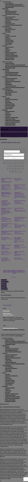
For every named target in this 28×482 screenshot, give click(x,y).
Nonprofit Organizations (5, 196)
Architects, (16, 188)
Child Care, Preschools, (18, 233)
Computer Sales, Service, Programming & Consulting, (19, 195)
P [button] (10, 168)
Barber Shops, (16, 232)
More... (9, 182)
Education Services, (17, 202)
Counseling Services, (18, 234)
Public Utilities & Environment (18, 238)
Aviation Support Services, (6, 260)
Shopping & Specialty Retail (19, 252)
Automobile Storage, (5, 189)
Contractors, (3, 205)
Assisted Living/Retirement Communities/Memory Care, (6, 219)
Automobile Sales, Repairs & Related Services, (6, 188)
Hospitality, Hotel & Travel (7, 223)
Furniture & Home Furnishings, (19, 254)
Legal (15, 223)
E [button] (18, 163)
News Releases (14, 270)
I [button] (10, 166)
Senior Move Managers (5, 254)
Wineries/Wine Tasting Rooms (19, 259)
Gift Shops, (16, 255)
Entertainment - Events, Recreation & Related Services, (6, 212)
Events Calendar (21, 270)
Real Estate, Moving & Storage (6, 246)
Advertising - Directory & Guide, (6, 181)
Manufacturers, (4, 234)
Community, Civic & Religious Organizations (6, 193)
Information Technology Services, (20, 196)
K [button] (15, 166)
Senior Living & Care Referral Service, (6, 253)
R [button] (15, 168)
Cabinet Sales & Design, (5, 202)
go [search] (14, 157)
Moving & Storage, (4, 249)
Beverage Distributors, (22, 188)
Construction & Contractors (4, 201)
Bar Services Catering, (22, 247)
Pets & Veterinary (5, 237)
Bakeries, (16, 247)
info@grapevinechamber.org (10, 328)
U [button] (23, 168)
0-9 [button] (4, 163)
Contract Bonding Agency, (18, 211)
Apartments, (3, 247)
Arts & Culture (17, 178)
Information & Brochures (16, 272)
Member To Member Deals (12, 271)
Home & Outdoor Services (20, 217)
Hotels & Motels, (4, 225)
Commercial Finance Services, (19, 210)
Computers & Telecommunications (19, 193)
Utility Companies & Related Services (19, 242)
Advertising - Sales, (4, 182)
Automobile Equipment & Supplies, (5, 186)
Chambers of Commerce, (5, 194)
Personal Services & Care (19, 231)
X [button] (15, 171)
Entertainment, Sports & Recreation (6, 209)
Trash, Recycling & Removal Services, (19, 240)
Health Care (3, 217)
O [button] (7, 168)
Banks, (15, 209)
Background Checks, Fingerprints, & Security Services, (20, 226)
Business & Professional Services (19, 185)
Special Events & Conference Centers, (6, 227)
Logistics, (3, 261)
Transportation (4, 258)
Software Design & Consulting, (19, 197)
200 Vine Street (7, 313)
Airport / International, (5, 259)
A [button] (7, 163)
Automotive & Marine (6, 184)
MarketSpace (20, 271)
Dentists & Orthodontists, (5, 221)
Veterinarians (3, 239)
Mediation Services (17, 227)
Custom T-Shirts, (17, 253)
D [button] (15, 163)
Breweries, (16, 248)
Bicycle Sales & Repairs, (5, 210)
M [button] (20, 166)
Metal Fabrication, (10, 234)
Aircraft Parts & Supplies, (5, 233)
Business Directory (7, 270)
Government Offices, (17, 203)
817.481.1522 (6, 311)
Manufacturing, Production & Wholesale (7, 232)
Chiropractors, (3, 220)
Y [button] (18, 171)
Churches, (3, 195)
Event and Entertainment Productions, (5, 213)
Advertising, (3, 180)
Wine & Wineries (18, 258)
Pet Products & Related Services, (7, 238)
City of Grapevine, (17, 201)
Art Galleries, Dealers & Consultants (18, 180)
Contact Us (9, 272)
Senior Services (4, 251)
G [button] (23, 163)
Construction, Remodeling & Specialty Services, (6, 204)
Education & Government (20, 200)
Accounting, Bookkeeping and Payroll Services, (19, 187)
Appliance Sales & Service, (19, 220)
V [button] (10, 171)
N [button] (23, 166)
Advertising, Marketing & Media (6, 179)
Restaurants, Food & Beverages (19, 246)
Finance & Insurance (19, 208)
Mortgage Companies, (5, 248)
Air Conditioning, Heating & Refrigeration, (19, 219)
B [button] (10, 163)
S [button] (18, 168)
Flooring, (15, 221)
